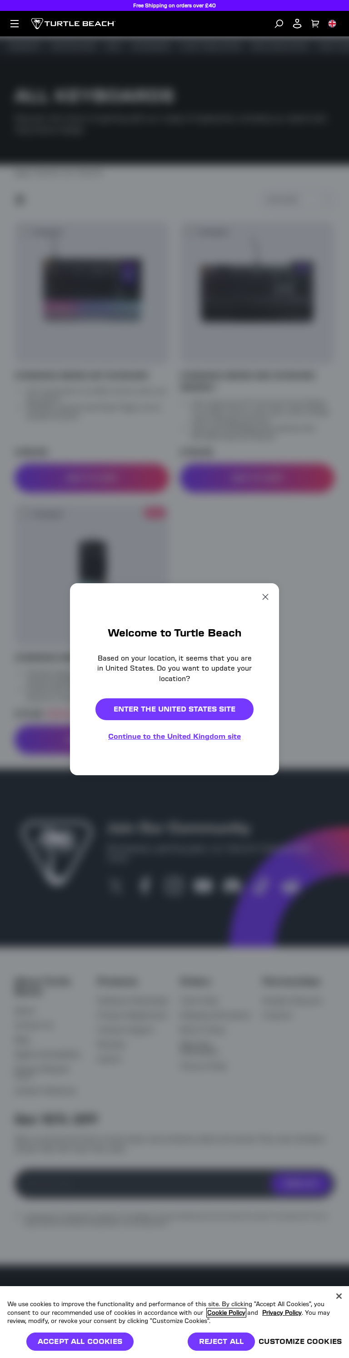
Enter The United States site (174, 709)
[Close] (339, 1296)
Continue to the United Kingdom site (174, 736)
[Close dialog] (265, 596)
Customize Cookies (300, 1341)
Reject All (221, 1341)
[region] (174, 1322)
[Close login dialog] (258, 890)
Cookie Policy (226, 1313)
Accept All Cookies (80, 1341)
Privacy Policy (282, 1313)
